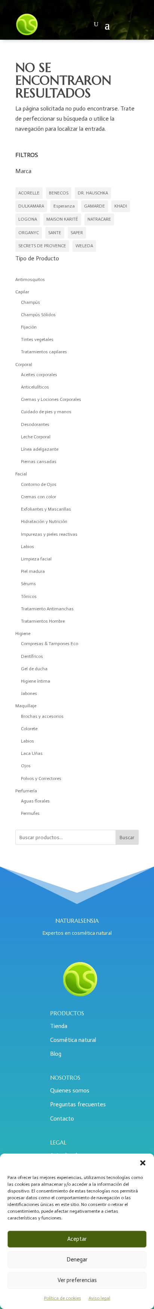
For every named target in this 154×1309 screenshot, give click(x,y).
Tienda (58, 1026)
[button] (143, 1163)
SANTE (54, 232)
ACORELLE (29, 193)
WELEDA (84, 245)
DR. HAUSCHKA (93, 193)
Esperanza (64, 206)
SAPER (77, 232)
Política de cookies (62, 1298)
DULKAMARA (31, 206)
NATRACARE (99, 219)
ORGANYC (28, 232)
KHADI (120, 206)
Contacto (62, 1118)
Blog (55, 1053)
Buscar (127, 837)
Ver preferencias (77, 1280)
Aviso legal (99, 1298)
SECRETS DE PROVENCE (42, 245)
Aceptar (77, 1239)
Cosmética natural (73, 1039)
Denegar (77, 1259)
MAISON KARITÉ (62, 219)
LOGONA (27, 219)
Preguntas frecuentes (78, 1104)
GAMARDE (94, 206)
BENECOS (58, 193)
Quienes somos (69, 1090)
